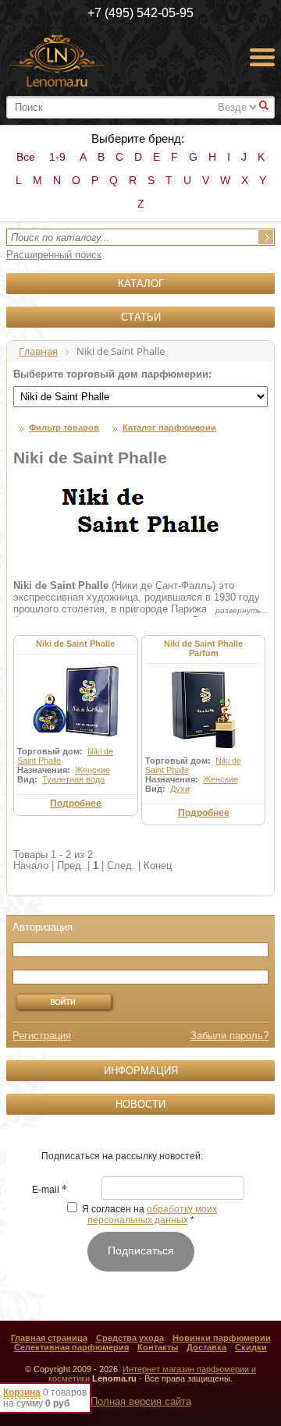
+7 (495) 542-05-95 (140, 13)
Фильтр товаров (64, 427)
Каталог (141, 283)
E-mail (49, 1190)
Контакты (157, 1347)
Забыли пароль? (229, 1035)
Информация (141, 1071)
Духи (180, 788)
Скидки (251, 1347)
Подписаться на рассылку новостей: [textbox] (122, 1156)
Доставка (206, 1347)
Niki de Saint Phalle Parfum (203, 648)
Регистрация (41, 1035)
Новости (140, 1104)
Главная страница (49, 1338)
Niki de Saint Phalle (75, 643)
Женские (92, 770)
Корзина (22, 1392)
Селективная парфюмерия (71, 1347)
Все (25, 157)
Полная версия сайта (141, 1401)
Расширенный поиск (53, 255)
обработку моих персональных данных (152, 1215)
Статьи (141, 317)
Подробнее (75, 803)
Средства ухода (130, 1338)
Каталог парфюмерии (169, 427)
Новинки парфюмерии (222, 1338)
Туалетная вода (73, 779)
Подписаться (141, 1250)
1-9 (57, 157)
